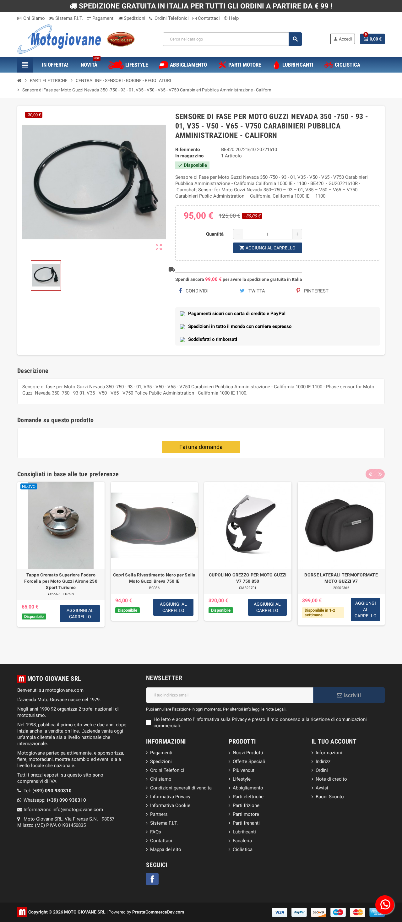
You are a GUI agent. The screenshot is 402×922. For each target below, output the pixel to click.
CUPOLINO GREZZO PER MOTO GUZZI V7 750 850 (247, 578)
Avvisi (322, 788)
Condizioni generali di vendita (181, 788)
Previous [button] (370, 474)
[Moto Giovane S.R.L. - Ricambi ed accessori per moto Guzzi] (76, 38)
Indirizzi (324, 761)
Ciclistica (243, 849)
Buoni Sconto (330, 796)
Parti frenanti (246, 823)
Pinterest (316, 291)
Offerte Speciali (249, 761)
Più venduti (244, 770)
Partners (159, 814)
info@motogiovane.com (77, 809)
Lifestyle (242, 779)
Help (231, 18)
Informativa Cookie (170, 805)
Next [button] (380, 474)
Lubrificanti (244, 832)
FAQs (155, 832)
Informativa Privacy (170, 796)
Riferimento (187, 149)
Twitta (256, 291)
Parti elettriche (248, 796)
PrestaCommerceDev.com (158, 911)
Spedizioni (133, 18)
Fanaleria (242, 840)
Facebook (152, 879)
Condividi (196, 291)
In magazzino (189, 156)
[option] (61, 563)
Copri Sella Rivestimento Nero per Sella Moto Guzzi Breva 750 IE (154, 578)
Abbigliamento (248, 788)
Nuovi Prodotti (248, 753)
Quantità (215, 234)
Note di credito (331, 779)
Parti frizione (246, 805)
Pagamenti (103, 18)
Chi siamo (160, 779)
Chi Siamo (33, 18)
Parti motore (246, 814)
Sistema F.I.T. (68, 18)
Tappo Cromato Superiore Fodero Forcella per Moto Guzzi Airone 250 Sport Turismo (60, 581)
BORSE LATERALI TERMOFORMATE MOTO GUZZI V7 (341, 578)
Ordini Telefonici (171, 18)
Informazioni (329, 753)
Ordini (322, 770)
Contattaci (208, 18)
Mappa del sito (165, 849)
